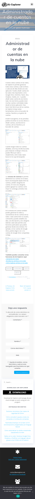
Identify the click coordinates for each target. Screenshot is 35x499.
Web (17, 355)
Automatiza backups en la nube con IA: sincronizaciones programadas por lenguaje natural (17, 425)
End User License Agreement (17, 459)
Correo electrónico (17, 348)
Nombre (17, 341)
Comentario (17, 320)
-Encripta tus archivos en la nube (16, 261)
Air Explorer (12, 277)
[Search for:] (17, 382)
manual (17, 38)
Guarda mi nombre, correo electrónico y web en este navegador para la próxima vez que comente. (17, 365)
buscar (9, 268)
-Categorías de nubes (12, 259)
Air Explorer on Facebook (17, 474)
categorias (18, 268)
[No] (33, 492)
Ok (18, 496)
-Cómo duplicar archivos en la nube (17, 263)
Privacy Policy (17, 457)
